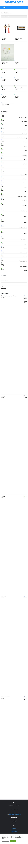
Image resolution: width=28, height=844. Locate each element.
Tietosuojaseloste (14, 830)
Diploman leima (5, 104)
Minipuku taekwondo (7, 71)
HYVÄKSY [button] (13, 841)
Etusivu (14, 828)
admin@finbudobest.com (15, 813)
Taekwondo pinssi (19, 87)
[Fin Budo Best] (14, 3)
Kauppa (14, 832)
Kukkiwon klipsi (18, 38)
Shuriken (4, 79)
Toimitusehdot (14, 831)
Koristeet (4, 38)
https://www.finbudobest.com (15, 814)
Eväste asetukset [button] (5, 841)
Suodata (3, 288)
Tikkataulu (4, 96)
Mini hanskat (5, 62)
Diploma (17, 96)
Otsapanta (17, 71)
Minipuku (17, 62)
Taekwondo (5, 87)
